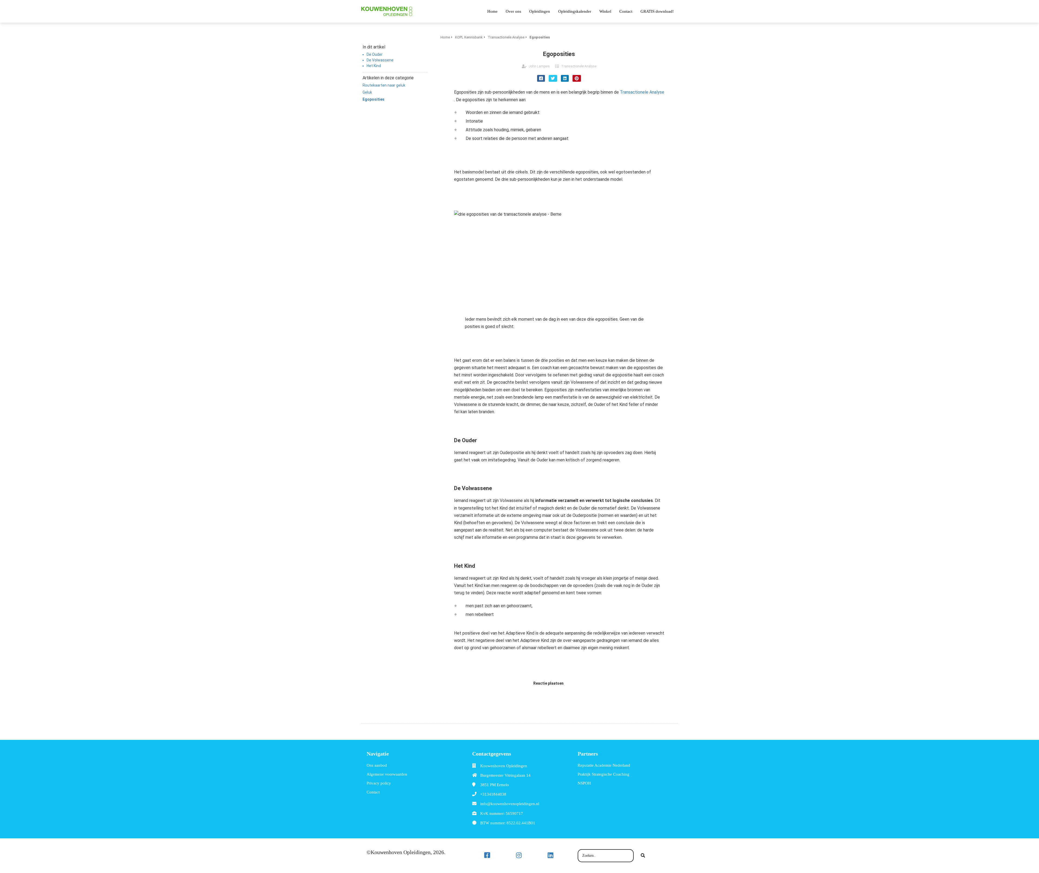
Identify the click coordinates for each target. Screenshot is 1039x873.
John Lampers (539, 66)
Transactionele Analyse (578, 66)
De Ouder (375, 54)
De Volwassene (380, 60)
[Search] (643, 855)
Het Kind (374, 66)
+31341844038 (493, 794)
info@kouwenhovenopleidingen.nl (509, 804)
